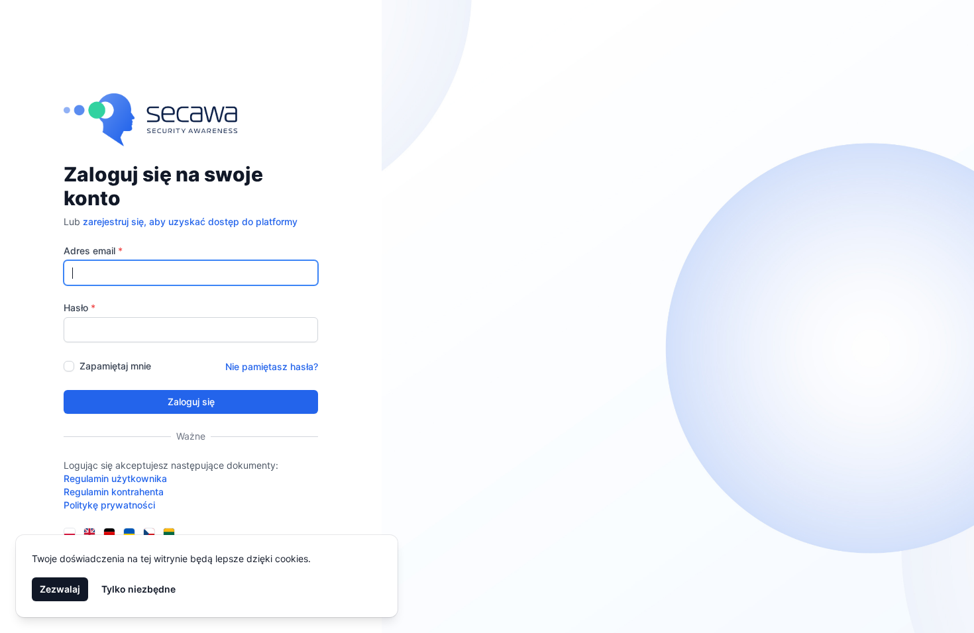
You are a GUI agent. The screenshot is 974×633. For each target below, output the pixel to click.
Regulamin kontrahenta (114, 491)
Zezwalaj (60, 589)
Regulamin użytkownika (115, 478)
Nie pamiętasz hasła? (271, 366)
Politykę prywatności (109, 505)
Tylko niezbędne (138, 589)
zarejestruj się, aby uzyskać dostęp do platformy (190, 221)
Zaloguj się (191, 401)
